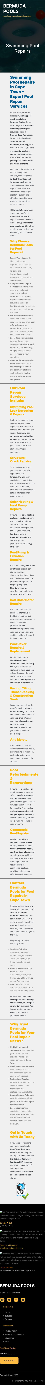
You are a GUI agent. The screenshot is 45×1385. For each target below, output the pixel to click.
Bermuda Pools (14, 8)
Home (7, 1312)
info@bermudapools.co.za (11, 1248)
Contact (8, 1319)
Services (8, 1315)
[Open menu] (4, 21)
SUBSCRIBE (9, 1360)
